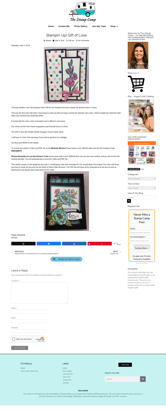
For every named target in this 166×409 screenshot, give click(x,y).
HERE (24, 143)
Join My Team (99, 26)
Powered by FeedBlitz (141, 259)
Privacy (146, 263)
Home (51, 26)
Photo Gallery (81, 26)
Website (14, 328)
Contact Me (64, 26)
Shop (113, 26)
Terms (141, 263)
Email (13, 318)
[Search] (143, 379)
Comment (15, 281)
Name (14, 308)
